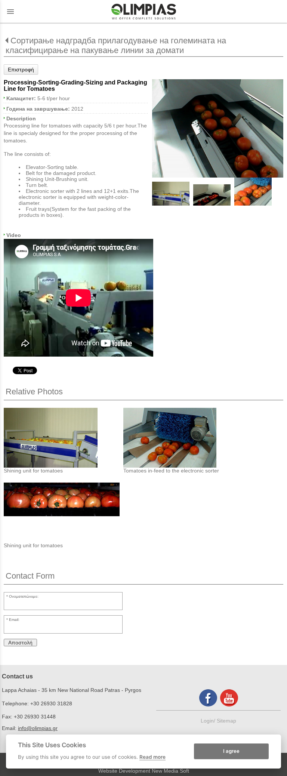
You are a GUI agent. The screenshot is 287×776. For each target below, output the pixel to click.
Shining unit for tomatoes (33, 471)
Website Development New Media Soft (143, 771)
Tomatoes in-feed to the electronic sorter (171, 471)
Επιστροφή (21, 70)
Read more (152, 757)
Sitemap (226, 721)
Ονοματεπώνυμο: (23, 596)
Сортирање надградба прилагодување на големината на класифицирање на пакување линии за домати (116, 45)
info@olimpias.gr (38, 728)
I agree (231, 751)
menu (10, 11)
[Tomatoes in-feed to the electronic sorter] (183, 438)
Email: (14, 620)
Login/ (209, 721)
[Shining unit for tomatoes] (63, 438)
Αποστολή (20, 643)
